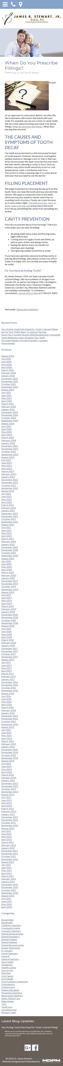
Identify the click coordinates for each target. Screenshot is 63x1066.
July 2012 (6, 831)
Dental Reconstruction (12, 945)
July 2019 (6, 595)
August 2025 (7, 389)
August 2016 (7, 693)
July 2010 (6, 898)
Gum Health (7, 962)
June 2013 (6, 800)
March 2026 (7, 370)
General (5, 956)
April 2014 (6, 772)
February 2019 (8, 609)
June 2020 (6, 564)
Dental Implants (9, 942)
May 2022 (6, 499)
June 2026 (6, 361)
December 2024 (9, 412)
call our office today (28, 293)
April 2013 (6, 805)
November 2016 (9, 684)
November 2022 (9, 482)
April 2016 (6, 704)
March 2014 (7, 774)
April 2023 (6, 468)
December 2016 (9, 682)
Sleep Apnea (7, 1001)
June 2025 (6, 395)
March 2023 (7, 471)
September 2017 (9, 656)
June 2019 (6, 597)
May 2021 (6, 533)
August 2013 (7, 794)
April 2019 (6, 603)
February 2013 (8, 811)
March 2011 (7, 876)
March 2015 (7, 741)
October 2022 (8, 485)
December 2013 (9, 783)
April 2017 (6, 670)
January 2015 (8, 746)
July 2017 (6, 662)
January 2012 (8, 848)
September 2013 (9, 791)
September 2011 (9, 859)
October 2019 (8, 586)
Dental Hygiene (9, 939)
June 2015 (6, 732)
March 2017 (7, 673)
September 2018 (9, 623)
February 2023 (8, 474)
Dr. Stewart (7, 950)
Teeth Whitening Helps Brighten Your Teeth (23, 337)
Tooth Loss (6, 1006)
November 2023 (9, 448)
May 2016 (6, 701)
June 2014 (6, 766)
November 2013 (9, 786)
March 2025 (7, 403)
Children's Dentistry (11, 925)
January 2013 (8, 814)
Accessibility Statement (45, 1058)
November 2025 (9, 381)
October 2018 (8, 620)
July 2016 (6, 696)
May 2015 (6, 735)
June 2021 (6, 530)
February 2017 (8, 676)
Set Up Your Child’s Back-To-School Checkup (23, 332)
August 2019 (7, 592)
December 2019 (9, 580)
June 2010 (6, 901)
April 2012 (6, 839)
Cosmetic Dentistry (11, 931)
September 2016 (9, 690)
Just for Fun (7, 970)
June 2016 (6, 699)
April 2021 (6, 535)
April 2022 (6, 502)
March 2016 (7, 707)
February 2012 (8, 845)
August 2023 (7, 457)
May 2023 (6, 465)
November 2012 (9, 819)
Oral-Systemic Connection (14, 981)
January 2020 (8, 578)
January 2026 (8, 375)
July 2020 (6, 561)
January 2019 (8, 611)
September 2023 (9, 454)
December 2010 (9, 884)
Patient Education (10, 990)
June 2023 (6, 462)
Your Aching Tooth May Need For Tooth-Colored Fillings (29, 329)
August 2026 (7, 356)
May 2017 (6, 668)
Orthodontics (8, 984)
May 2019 (6, 600)
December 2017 (9, 648)
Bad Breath (7, 922)
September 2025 (9, 386)
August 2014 (7, 760)
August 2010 (7, 895)
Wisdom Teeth (8, 1012)
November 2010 (9, 887)
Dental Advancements (12, 933)
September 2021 (9, 521)
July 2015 (6, 729)
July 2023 (6, 460)
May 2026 (6, 364)
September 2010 (9, 893)
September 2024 (9, 420)
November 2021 (9, 516)
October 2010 (8, 890)
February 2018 (8, 642)
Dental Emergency (10, 936)
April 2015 (6, 738)
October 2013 (8, 788)
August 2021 (7, 524)
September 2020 (9, 555)
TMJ (3, 1004)
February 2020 (8, 575)
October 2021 (8, 519)
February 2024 (8, 440)
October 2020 (8, 552)
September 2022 (9, 488)
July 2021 (6, 527)
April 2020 (6, 569)
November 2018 (9, 617)
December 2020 (9, 547)
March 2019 (7, 606)
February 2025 (8, 406)
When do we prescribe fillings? (27, 126)
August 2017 (7, 659)
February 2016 (8, 710)
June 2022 (6, 496)
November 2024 (9, 415)
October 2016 (8, 687)
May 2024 (6, 431)
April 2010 (6, 907)
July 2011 (6, 864)
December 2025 (9, 378)
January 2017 (8, 679)
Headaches (7, 964)
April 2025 (6, 401)
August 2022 (7, 490)
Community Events (10, 928)
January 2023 (8, 476)
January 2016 (8, 713)
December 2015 (9, 715)
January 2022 (8, 510)
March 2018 (7, 639)
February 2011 (8, 878)
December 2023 (9, 446)
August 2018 (7, 625)
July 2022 (6, 493)
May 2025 (6, 398)
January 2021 (8, 544)
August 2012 (7, 828)
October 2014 (8, 755)
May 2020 (6, 566)
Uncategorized (8, 1009)
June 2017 (6, 665)
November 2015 (9, 718)
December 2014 (9, 749)
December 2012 (9, 817)
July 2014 (6, 763)
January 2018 (8, 645)
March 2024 (7, 437)
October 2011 (8, 856)
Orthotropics (8, 987)
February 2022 (8, 507)
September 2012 (9, 825)
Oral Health (7, 978)
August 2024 (7, 423)
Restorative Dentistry (27, 309)
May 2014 (6, 769)
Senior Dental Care (10, 998)
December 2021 (9, 513)
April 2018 (6, 637)
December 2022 (9, 479)
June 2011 (6, 867)
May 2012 (6, 836)
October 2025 (8, 384)
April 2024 (6, 434)
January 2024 (8, 443)
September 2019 (9, 589)
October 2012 (8, 822)
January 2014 (8, 780)
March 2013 (7, 808)
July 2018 (6, 628)
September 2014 (9, 758)
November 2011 (9, 853)
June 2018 (6, 631)
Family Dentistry (9, 953)
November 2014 (9, 752)
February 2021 (8, 541)
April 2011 (6, 873)
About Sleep (7, 919)
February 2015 (8, 744)
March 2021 (7, 538)
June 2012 (6, 833)
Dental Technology (10, 947)
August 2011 (7, 862)
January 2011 (8, 881)
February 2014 (8, 777)
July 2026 (6, 358)
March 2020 (7, 572)
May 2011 (6, 870)
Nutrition (6, 973)
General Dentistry (10, 959)
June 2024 (6, 429)
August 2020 (7, 558)
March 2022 (7, 505)
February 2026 (8, 372)
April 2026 (6, 367)
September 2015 (9, 724)
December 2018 (9, 614)
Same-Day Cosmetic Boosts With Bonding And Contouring (30, 334)
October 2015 (8, 721)
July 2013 (6, 797)
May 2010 (6, 904)
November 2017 (9, 651)
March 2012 (7, 842)
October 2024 (8, 417)
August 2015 (7, 727)
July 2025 (6, 392)
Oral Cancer (7, 976)
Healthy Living (8, 967)
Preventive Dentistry (11, 992)
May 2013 (6, 803)
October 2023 (8, 451)
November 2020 (9, 550)
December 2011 (9, 850)
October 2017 (8, 654)
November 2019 (9, 583)
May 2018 (6, 634)
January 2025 (8, 409)
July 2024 (6, 426)
